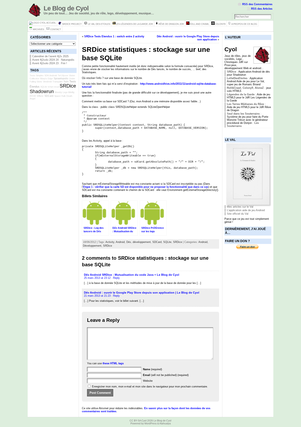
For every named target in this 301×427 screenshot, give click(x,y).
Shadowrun (42, 91)
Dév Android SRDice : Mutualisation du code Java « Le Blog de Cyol (131, 274)
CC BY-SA (135, 420)
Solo (66, 81)
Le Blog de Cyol (66, 8)
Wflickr (40, 96)
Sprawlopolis (61, 78)
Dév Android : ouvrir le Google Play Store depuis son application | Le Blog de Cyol (141, 292)
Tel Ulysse (63, 75)
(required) (152, 369)
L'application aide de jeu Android (246, 210)
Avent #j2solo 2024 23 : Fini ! (49, 63)
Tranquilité (57, 81)
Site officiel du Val (237, 213)
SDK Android (50, 75)
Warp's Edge (46, 78)
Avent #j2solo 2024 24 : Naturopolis (53, 59)
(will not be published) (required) (166, 375)
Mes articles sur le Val (240, 206)
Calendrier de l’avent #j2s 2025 (50, 56)
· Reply (115, 277)
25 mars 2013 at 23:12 (97, 277)
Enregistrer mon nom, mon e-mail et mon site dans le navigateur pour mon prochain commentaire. (150, 386)
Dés (128, 242)
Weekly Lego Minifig (64, 92)
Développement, (93, 245)
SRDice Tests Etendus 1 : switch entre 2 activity (114, 36)
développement (142, 242)
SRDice (68, 86)
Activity (109, 242)
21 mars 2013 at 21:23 (97, 295)
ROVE (33, 96)
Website (148, 380)
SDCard (48, 96)
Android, (203, 242)
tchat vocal (53, 86)
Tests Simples (37, 75)
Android (120, 242)
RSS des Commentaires (257, 4)
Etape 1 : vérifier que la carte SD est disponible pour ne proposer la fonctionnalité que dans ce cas (145, 186)
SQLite (43, 86)
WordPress (150, 423)
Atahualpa (165, 423)
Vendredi (47, 81)
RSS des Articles (261, 8)
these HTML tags (113, 363)
